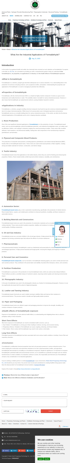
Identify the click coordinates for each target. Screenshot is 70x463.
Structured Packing (53, 12)
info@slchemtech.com (14, 440)
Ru (41, 15)
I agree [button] (40, 459)
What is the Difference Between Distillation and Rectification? (26, 377)
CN (34, 15)
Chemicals (50, 20)
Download (18, 15)
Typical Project (58, 20)
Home (9, 20)
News (11, 15)
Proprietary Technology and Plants (21, 20)
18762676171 (60, 236)
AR (37, 15)
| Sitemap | (65, 426)
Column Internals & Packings (36, 423)
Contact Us (28, 15)
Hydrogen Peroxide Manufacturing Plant (22, 12)
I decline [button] (46, 459)
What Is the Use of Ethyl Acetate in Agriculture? (24, 375)
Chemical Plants (6, 12)
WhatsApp (59, 239)
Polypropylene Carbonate (41, 12)
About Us (5, 15)
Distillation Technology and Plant (39, 20)
